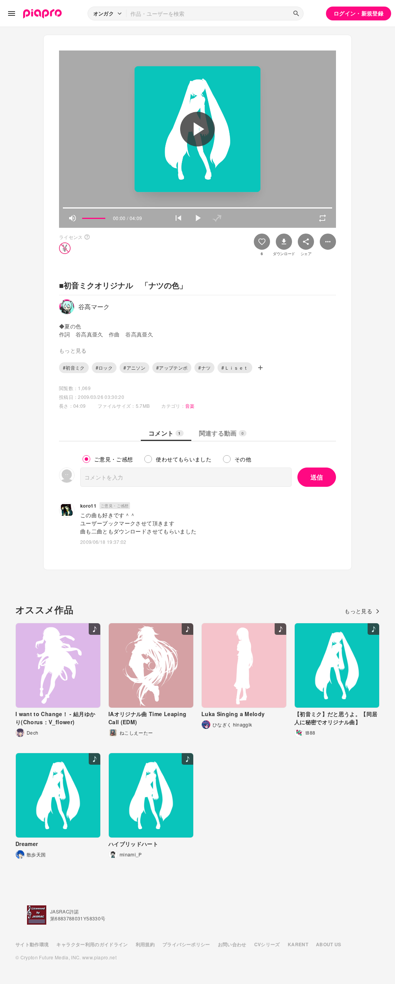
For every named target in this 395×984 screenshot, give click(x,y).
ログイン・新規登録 (358, 13)
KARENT (298, 944)
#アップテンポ (171, 367)
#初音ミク (74, 367)
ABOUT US (328, 944)
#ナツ (204, 367)
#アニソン (134, 367)
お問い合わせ (232, 944)
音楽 (190, 405)
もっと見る (358, 611)
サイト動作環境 (32, 944)
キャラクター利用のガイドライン (92, 944)
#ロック (104, 367)
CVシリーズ (267, 944)
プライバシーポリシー (186, 944)
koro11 (88, 505)
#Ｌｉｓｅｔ (234, 367)
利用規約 (145, 944)
